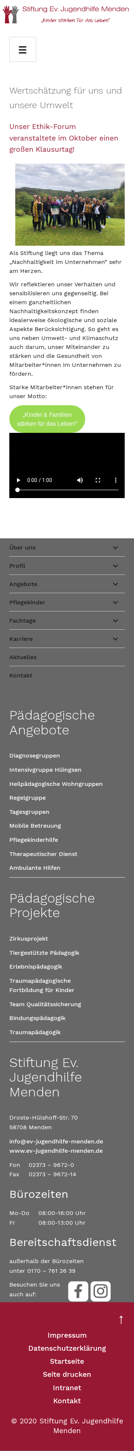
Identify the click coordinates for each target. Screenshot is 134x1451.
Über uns (22, 547)
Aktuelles (22, 657)
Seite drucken (67, 1374)
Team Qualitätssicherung (45, 1004)
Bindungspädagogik (37, 1018)
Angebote (23, 584)
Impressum (67, 1335)
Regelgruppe (27, 797)
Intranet (67, 1388)
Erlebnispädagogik (35, 966)
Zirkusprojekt (28, 938)
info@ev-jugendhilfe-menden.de (56, 1141)
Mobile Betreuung (35, 825)
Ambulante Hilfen (34, 867)
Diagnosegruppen (34, 755)
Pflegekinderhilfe (33, 839)
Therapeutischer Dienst (43, 853)
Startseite (67, 1361)
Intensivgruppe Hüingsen (45, 769)
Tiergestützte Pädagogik (44, 952)
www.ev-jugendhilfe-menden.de (56, 1150)
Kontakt (20, 675)
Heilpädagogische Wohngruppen (56, 783)
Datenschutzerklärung (67, 1348)
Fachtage (22, 620)
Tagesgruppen (29, 811)
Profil (17, 565)
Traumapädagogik (35, 1032)
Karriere (21, 638)
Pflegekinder (27, 602)
